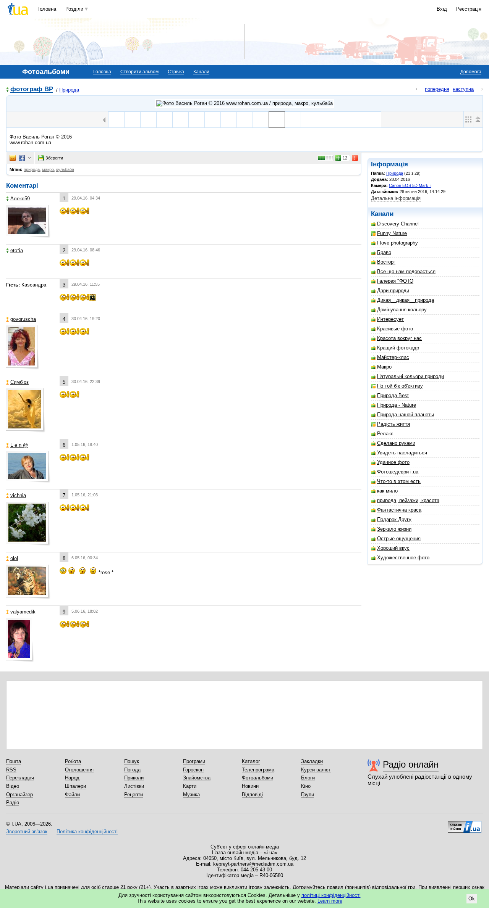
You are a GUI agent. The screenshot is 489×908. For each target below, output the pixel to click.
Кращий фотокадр (398, 348)
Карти (189, 786)
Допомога (470, 71)
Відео (12, 786)
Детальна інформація (396, 198)
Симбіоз (19, 382)
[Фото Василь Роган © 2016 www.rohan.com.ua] (277, 119)
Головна (46, 9)
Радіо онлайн (411, 764)
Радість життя (393, 424)
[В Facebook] (22, 158)
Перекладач (20, 778)
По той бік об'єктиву (400, 386)
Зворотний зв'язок (26, 831)
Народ (72, 778)
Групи (307, 794)
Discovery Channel (398, 224)
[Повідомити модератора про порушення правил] (355, 158)
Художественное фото (403, 557)
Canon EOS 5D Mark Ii (410, 185)
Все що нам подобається (406, 271)
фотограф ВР (31, 89)
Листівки (134, 786)
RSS (11, 770)
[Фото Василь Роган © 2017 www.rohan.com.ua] (373, 119)
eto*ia (16, 250)
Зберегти (54, 158)
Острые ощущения (399, 538)
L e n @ (19, 445)
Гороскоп (193, 770)
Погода (132, 770)
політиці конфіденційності (331, 895)
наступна (463, 89)
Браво (384, 252)
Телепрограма (258, 770)
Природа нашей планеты (405, 414)
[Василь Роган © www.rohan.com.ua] (196, 119)
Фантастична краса (399, 510)
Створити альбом (139, 71)
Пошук (131, 761)
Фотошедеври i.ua (397, 472)
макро (48, 169)
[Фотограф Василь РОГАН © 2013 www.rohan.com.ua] (148, 119)
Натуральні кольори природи (410, 376)
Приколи (134, 778)
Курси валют (316, 770)
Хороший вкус (393, 548)
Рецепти (133, 794)
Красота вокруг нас (399, 338)
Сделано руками (396, 443)
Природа (69, 90)
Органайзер (19, 794)
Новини (250, 786)
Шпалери (75, 786)
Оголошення (79, 770)
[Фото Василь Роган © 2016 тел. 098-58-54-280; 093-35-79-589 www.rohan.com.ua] (325, 119)
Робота (73, 761)
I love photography (397, 243)
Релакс (385, 433)
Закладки (312, 761)
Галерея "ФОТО (395, 281)
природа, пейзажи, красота (408, 500)
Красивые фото (395, 329)
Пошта (13, 761)
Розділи (74, 9)
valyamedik (23, 612)
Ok (471, 899)
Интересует (390, 319)
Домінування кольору (402, 309)
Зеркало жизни (394, 529)
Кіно (306, 786)
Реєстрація (468, 9)
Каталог (251, 761)
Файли (72, 794)
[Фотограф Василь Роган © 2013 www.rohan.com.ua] (116, 119)
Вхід (442, 9)
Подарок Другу (394, 519)
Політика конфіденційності (87, 831)
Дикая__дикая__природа (405, 300)
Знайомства (196, 778)
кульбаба (65, 169)
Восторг (386, 262)
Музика (191, 794)
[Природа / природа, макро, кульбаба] (244, 103)
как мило (387, 491)
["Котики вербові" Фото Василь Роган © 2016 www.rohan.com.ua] (261, 119)
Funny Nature (392, 233)
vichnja (18, 495)
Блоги (308, 778)
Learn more (329, 901)
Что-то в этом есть (399, 481)
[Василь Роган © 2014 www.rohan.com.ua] (228, 119)
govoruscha (23, 319)
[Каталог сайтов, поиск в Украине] (464, 824)
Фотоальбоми (257, 778)
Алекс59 (20, 198)
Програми (194, 761)
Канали (201, 71)
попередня (437, 89)
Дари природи (393, 290)
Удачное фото (393, 462)
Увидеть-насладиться (402, 453)
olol (14, 558)
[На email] (13, 158)
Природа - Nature (396, 405)
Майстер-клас (393, 357)
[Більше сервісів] (29, 158)
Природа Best (393, 395)
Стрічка (176, 71)
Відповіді (252, 794)
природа (32, 169)
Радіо (12, 802)
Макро (384, 367)
